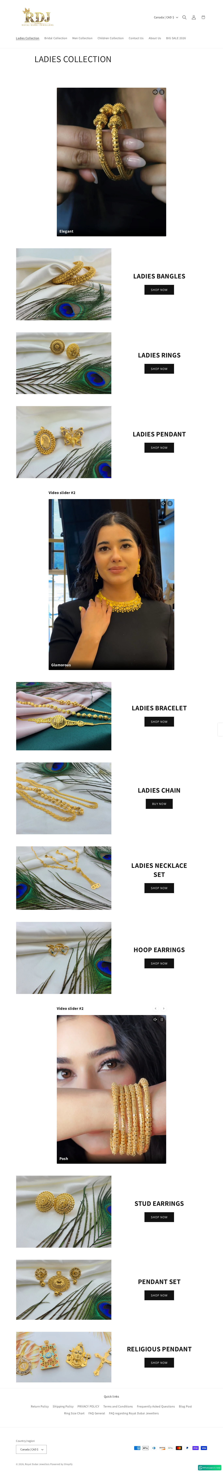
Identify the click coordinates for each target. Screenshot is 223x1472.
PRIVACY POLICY (88, 1406)
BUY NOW (159, 804)
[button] (184, 17)
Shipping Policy (63, 1406)
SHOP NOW (159, 290)
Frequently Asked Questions (156, 1406)
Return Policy (40, 1406)
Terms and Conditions (118, 1406)
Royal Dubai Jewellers (37, 1464)
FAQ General (96, 1413)
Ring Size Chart (74, 1413)
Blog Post (185, 1406)
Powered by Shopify (61, 1464)
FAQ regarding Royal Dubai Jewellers (134, 1413)
